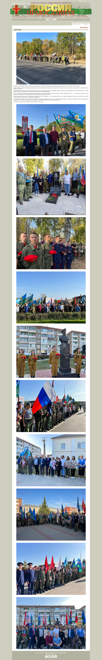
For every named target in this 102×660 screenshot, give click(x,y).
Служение (40, 19)
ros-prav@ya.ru (52, 653)
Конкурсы (85, 23)
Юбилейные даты (76, 23)
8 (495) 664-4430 (62, 652)
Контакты (81, 13)
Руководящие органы (29, 19)
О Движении (17, 19)
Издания (62, 19)
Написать (81, 11)
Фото (73, 19)
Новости (51, 19)
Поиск (80, 9)
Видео (84, 19)
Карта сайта (82, 10)
